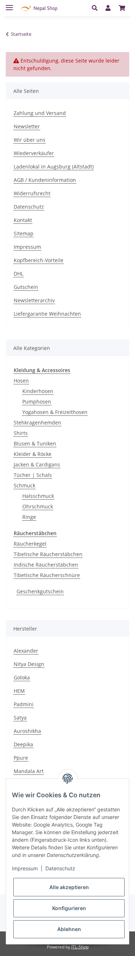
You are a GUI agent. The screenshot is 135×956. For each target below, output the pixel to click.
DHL (18, 273)
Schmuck (24, 485)
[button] (97, 8)
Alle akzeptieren (69, 887)
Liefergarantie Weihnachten (47, 313)
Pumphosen (36, 401)
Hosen (21, 380)
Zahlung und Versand (40, 113)
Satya (20, 717)
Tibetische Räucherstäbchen (48, 554)
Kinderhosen (37, 391)
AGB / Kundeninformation (45, 179)
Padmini (23, 704)
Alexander (26, 650)
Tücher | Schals (33, 474)
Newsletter (27, 126)
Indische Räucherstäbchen (46, 564)
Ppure (21, 757)
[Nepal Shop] (39, 8)
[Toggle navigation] (9, 4)
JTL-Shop (80, 947)
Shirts (21, 433)
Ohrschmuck (37, 506)
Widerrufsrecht (32, 193)
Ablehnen (69, 929)
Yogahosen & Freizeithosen (54, 412)
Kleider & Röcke (32, 454)
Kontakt (23, 220)
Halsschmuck (38, 495)
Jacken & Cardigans (37, 464)
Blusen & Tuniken (35, 443)
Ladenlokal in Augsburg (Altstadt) (54, 166)
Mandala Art (29, 771)
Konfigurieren (69, 908)
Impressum (27, 246)
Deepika (23, 744)
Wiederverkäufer (34, 153)
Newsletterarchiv (34, 300)
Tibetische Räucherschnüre (47, 575)
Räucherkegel (30, 543)
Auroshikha (27, 730)
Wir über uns (29, 139)
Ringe (29, 516)
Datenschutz (29, 206)
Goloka (22, 677)
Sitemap (23, 233)
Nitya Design (29, 664)
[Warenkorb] (122, 8)
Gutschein (26, 286)
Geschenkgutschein (40, 591)
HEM (19, 690)
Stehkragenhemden (37, 422)
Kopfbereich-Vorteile (38, 260)
